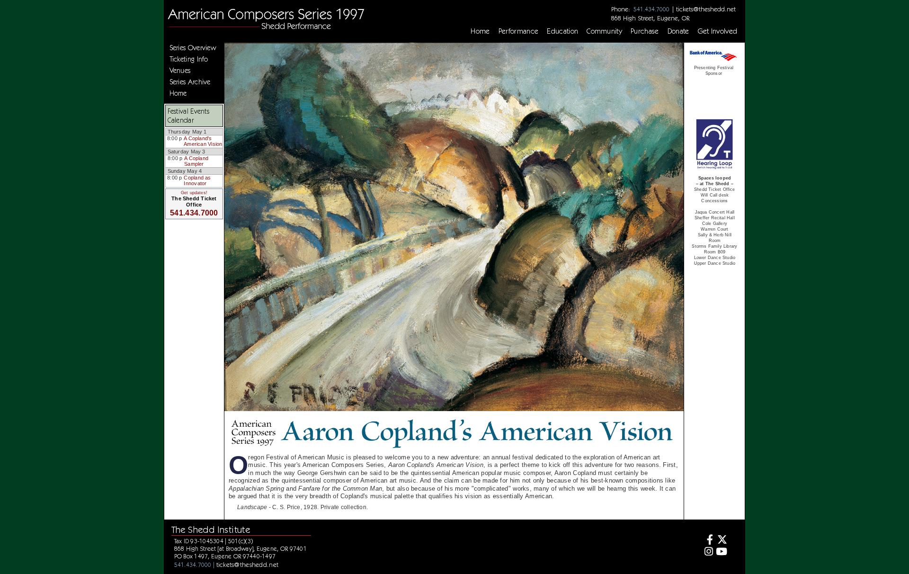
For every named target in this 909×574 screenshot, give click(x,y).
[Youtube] (721, 552)
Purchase (645, 31)
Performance (519, 31)
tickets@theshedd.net (706, 9)
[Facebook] (707, 541)
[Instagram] (707, 552)
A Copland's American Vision (203, 141)
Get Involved (718, 31)
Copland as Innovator (197, 180)
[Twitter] (721, 541)
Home (480, 31)
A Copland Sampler (196, 161)
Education (562, 31)
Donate (678, 31)
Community (604, 31)
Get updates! (194, 192)
